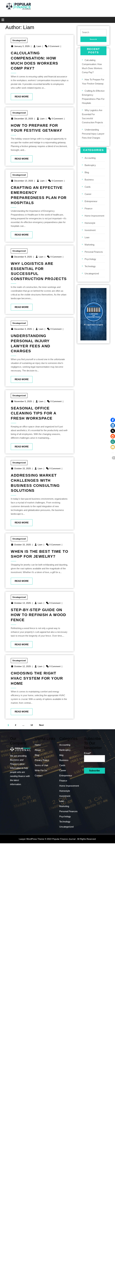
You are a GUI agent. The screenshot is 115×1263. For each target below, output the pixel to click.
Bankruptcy (90, 165)
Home (38, 745)
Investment (90, 230)
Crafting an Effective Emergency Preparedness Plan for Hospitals (93, 97)
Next (41, 725)
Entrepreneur (91, 201)
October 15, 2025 (22, 468)
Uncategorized (19, 40)
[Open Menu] (2, 20)
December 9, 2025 (23, 257)
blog (87, 172)
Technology (90, 266)
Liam (39, 46)
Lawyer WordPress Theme (31, 839)
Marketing (89, 244)
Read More (20, 95)
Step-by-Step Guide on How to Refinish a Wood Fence (38, 615)
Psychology (90, 259)
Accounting (90, 158)
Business (89, 179)
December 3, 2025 (23, 329)
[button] (113, 420)
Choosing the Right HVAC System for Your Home (37, 678)
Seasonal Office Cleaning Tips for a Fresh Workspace (33, 413)
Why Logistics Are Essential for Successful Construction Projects (92, 116)
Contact (38, 775)
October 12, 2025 (22, 666)
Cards (88, 187)
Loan (87, 237)
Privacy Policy (42, 760)
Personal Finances (94, 252)
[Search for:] (93, 32)
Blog (37, 755)
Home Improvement (94, 215)
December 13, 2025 (23, 181)
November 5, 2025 (23, 401)
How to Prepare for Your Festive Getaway (93, 81)
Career (88, 194)
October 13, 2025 (22, 603)
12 (32, 725)
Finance (88, 208)
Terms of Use (41, 765)
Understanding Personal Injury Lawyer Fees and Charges (93, 133)
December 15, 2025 (23, 118)
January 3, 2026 (22, 46)
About (37, 750)
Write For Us (41, 770)
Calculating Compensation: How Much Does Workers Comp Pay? (92, 66)
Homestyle (90, 223)
